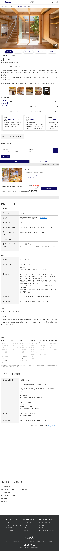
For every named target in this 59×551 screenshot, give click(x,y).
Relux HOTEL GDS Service (46, 530)
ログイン (39, 2)
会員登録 (32, 2)
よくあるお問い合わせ (45, 522)
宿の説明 (9, 52)
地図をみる (43, 218)
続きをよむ (51, 84)
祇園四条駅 (4, 501)
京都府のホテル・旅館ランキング (10, 495)
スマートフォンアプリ (12, 530)
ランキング (26, 525)
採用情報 (41, 527)
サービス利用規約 (13, 541)
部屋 (14, 162)
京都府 (14, 6)
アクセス (52, 52)
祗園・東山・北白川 (21, 6)
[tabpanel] (29, 28)
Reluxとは (47, 2)
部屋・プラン (28, 52)
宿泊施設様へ (9, 527)
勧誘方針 (7, 541)
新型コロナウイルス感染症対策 (11, 136)
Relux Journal (27, 522)
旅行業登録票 (50, 541)
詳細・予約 (48, 188)
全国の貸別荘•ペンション (7, 489)
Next (57, 27)
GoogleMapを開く (53, 425)
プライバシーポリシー (22, 541)
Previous (2, 27)
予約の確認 (55, 2)
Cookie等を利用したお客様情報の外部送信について (37, 541)
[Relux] (6, 2)
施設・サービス (40, 52)
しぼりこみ (6, 156)
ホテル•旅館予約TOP (6, 6)
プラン (44, 162)
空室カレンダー (30, 177)
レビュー (18, 52)
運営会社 (41, 525)
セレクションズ (27, 527)
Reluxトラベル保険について (13, 525)
